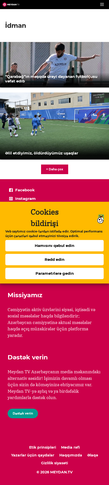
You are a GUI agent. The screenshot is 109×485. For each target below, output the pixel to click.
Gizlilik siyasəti (54, 463)
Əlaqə (92, 455)
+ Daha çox (54, 169)
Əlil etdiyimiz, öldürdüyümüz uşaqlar (41, 153)
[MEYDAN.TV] (11, 4)
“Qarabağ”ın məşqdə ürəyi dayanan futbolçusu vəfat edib (51, 78)
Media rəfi (70, 447)
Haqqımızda (70, 455)
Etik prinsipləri (42, 447)
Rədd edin (54, 259)
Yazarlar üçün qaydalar (32, 455)
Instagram (25, 198)
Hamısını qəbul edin (54, 245)
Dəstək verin (23, 413)
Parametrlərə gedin (54, 273)
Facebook (25, 190)
